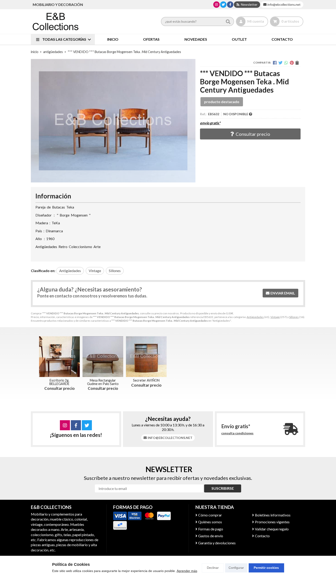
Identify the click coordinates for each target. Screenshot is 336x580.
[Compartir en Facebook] (275, 62)
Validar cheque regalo (272, 529)
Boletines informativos (273, 515)
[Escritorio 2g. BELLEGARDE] (59, 356)
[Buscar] (228, 21)
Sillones (294, 317)
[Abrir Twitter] (223, 4)
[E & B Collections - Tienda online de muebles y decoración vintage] (55, 21)
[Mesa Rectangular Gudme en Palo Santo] (103, 356)
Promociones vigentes (272, 522)
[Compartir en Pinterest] (292, 62)
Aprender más (187, 571)
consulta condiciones (237, 433)
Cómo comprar (210, 515)
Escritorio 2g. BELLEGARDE (59, 381)
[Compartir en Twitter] (280, 62)
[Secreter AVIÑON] (146, 356)
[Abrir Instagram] (216, 4)
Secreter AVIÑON (146, 380)
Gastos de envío (210, 536)
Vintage (275, 317)
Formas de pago (210, 529)
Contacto (262, 536)
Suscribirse (222, 488)
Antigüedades (255, 317)
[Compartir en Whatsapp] (286, 62)
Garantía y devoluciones (217, 543)
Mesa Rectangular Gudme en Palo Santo (103, 381)
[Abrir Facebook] (230, 4)
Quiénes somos (210, 522)
